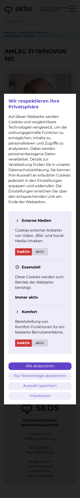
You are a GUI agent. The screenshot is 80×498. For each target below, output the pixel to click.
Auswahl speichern (40, 386)
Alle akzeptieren (40, 366)
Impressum (40, 396)
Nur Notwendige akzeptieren (40, 376)
